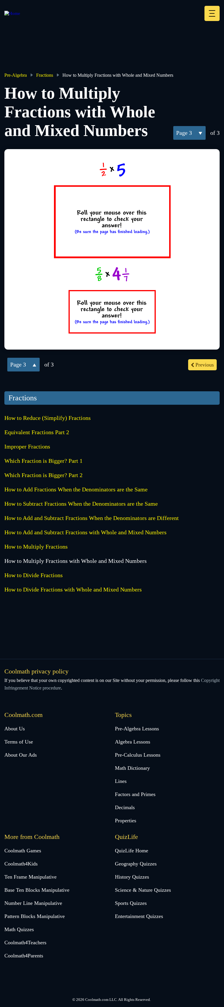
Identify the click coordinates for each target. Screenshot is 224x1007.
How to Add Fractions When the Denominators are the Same (76, 489)
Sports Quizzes (131, 903)
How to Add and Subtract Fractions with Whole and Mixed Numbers (85, 532)
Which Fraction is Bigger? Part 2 (43, 475)
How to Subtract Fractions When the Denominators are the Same (81, 503)
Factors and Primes (135, 794)
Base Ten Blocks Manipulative (36, 890)
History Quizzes (132, 877)
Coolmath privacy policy (36, 671)
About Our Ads (20, 755)
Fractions (44, 75)
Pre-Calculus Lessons (137, 755)
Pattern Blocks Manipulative (34, 916)
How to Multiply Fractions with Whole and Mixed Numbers (75, 561)
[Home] (12, 13)
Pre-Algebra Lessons (137, 729)
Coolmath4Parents (23, 956)
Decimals (125, 807)
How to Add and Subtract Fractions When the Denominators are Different (91, 518)
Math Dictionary (132, 768)
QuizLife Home (131, 851)
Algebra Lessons (132, 742)
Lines (121, 781)
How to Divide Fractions (33, 575)
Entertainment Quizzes (139, 916)
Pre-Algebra (15, 75)
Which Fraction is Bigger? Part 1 (43, 461)
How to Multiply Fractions (36, 546)
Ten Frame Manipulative (30, 877)
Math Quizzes (19, 929)
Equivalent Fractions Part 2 (36, 432)
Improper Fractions (27, 446)
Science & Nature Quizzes (143, 890)
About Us (14, 729)
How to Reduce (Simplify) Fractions (47, 418)
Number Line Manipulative (33, 903)
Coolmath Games (22, 851)
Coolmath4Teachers (25, 942)
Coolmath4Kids (21, 864)
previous (204, 365)
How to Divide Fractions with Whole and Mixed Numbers (73, 589)
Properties (125, 820)
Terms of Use (18, 742)
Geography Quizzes (136, 864)
